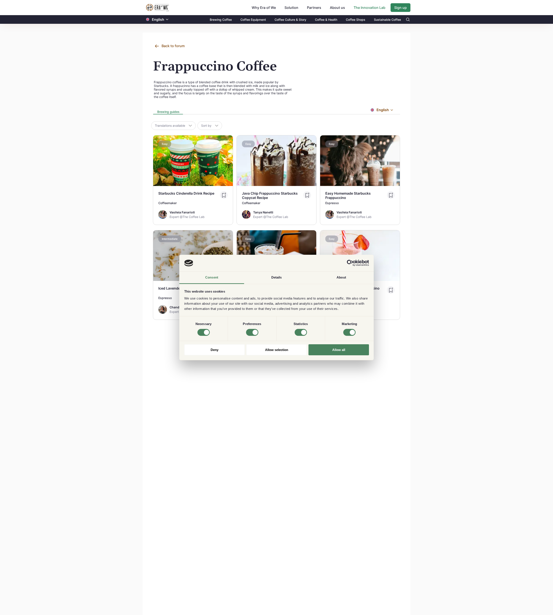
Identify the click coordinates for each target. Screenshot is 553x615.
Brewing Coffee (221, 19)
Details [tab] (276, 277)
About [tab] (341, 277)
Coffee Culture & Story (290, 19)
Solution (291, 7)
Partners (314, 7)
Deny (214, 350)
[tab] (168, 112)
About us (337, 7)
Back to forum (173, 46)
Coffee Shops (355, 19)
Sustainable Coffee (387, 19)
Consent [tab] (211, 277)
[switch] (252, 332)
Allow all (338, 350)
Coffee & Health (326, 19)
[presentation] (168, 112)
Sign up (400, 7)
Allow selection (276, 350)
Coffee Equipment (253, 19)
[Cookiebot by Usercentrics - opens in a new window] (350, 263)
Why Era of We (264, 7)
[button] (167, 19)
